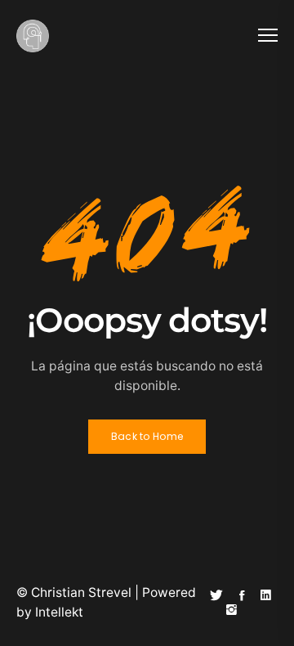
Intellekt (59, 612)
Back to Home (147, 436)
